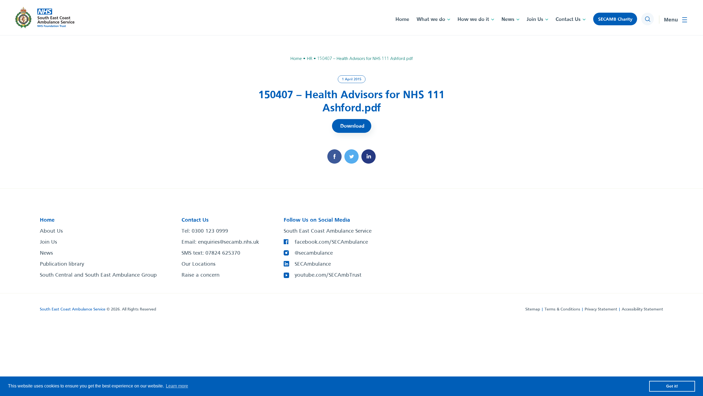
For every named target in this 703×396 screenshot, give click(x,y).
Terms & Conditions (562, 309)
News (507, 19)
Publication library (62, 264)
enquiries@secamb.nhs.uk (228, 242)
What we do (431, 19)
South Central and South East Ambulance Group (98, 275)
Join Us (535, 19)
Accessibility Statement (642, 309)
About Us (51, 231)
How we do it (473, 19)
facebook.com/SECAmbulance (331, 242)
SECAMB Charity (615, 19)
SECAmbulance (313, 264)
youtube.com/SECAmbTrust (328, 275)
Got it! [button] (672, 386)
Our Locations (199, 264)
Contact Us (568, 19)
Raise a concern (200, 275)
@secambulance (314, 253)
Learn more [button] (177, 386)
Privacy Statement (601, 309)
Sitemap (532, 309)
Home (402, 19)
